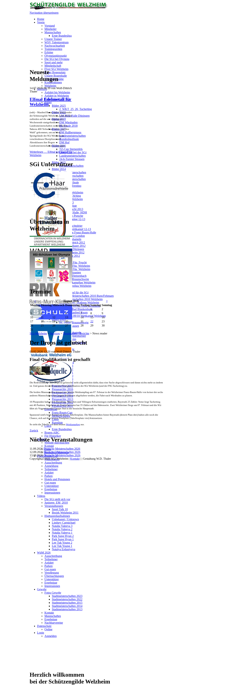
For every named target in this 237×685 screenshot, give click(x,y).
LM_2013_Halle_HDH (73, 212)
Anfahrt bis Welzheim (57, 92)
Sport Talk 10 (60, 509)
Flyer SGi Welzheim (56, 69)
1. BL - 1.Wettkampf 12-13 (75, 229)
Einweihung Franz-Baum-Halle (77, 232)
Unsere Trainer (53, 39)
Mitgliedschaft (52, 65)
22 (91, 321)
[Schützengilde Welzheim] (68, 9)
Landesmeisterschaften (72, 135)
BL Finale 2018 (68, 125)
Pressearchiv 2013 (62, 399)
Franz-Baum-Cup (62, 412)
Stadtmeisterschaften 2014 (67, 606)
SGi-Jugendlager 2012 (72, 245)
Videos (41, 495)
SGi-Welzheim (38, 333)
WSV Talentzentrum (56, 42)
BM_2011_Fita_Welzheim (74, 269)
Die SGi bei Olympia (56, 59)
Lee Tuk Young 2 (62, 542)
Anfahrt (49, 472)
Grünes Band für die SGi (74, 292)
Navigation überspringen (44, 12)
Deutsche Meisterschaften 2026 (62, 448)
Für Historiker (52, 435)
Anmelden (50, 636)
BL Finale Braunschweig (74, 322)
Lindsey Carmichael (63, 522)
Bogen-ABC (51, 432)
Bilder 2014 (59, 169)
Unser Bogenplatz (55, 72)
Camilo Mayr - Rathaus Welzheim (79, 302)
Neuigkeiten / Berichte (76, 333)
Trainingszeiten (53, 49)
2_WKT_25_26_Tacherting (75, 109)
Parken (48, 475)
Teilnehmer (51, 469)
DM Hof (64, 142)
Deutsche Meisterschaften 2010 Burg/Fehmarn (86, 295)
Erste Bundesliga (62, 35)
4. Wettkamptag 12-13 (72, 219)
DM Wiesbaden (68, 122)
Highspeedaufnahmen (57, 516)
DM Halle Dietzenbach (72, 275)
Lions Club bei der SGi (72, 152)
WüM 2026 (44, 552)
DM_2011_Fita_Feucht (73, 262)
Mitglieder (50, 29)
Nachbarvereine (53, 622)
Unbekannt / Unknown (65, 519)
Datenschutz (44, 626)
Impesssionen (52, 492)
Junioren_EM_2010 (56, 502)
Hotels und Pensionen (57, 479)
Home (40, 19)
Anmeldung (51, 465)
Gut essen (50, 482)
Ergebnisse (50, 489)
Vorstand (49, 25)
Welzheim (50, 85)
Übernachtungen (54, 576)
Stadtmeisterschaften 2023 (67, 596)
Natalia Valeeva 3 (62, 526)
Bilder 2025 (59, 105)
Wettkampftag (73, 424)
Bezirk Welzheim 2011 (65, 512)
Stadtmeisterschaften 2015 (67, 602)
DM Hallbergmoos (70, 132)
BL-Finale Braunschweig (74, 279)
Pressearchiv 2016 (62, 389)
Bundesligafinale (69, 139)
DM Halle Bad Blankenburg (76, 309)
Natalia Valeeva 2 (62, 529)
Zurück (34, 430)
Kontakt (49, 445)
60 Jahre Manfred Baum (73, 312)
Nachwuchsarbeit (54, 45)
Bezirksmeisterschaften (72, 172)
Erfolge (48, 52)
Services (55, 333)
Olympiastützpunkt (55, 55)
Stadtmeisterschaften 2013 (67, 609)
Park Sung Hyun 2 (63, 536)
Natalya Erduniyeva (63, 549)
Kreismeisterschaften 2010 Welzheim (81, 299)
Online (48, 629)
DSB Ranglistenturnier (72, 335)
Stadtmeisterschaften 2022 (67, 599)
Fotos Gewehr (52, 592)
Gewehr (41, 589)
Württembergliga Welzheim (75, 285)
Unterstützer (51, 485)
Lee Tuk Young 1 (62, 546)
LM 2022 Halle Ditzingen (74, 115)
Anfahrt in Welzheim (56, 95)
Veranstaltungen (53, 505)
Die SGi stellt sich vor (57, 499)
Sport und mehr (53, 62)
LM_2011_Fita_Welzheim (74, 265)
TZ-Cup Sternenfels (71, 149)
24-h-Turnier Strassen (71, 159)
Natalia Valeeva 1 (62, 532)
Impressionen (52, 586)
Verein (41, 22)
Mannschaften (52, 32)
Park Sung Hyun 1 (63, 539)
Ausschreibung (53, 462)
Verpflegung (51, 572)
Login (40, 632)
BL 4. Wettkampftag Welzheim (77, 282)
